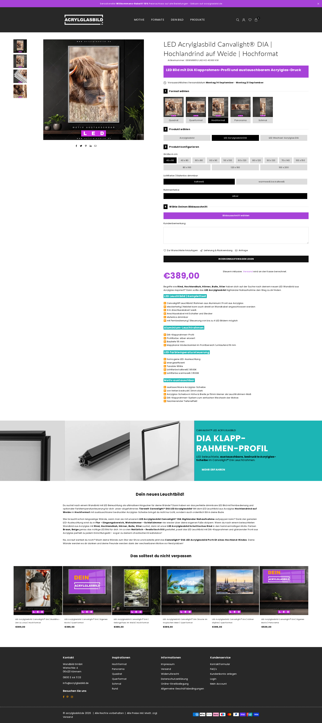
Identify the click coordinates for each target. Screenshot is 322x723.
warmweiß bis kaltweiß (272, 181)
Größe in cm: (171, 154)
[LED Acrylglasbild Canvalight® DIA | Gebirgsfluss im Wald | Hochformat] (136, 590)
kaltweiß (199, 181)
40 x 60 (170, 160)
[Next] (154, 90)
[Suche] (238, 20)
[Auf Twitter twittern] (81, 146)
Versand (248, 271)
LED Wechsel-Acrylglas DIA (284, 137)
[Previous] (33, 90)
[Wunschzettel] (250, 20)
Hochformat (218, 120)
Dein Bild (177, 20)
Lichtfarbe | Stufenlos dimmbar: (181, 175)
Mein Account (218, 683)
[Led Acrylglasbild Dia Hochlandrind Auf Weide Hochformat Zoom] (20, 91)
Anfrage (243, 250)
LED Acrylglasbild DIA (235, 137)
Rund (115, 688)
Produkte (197, 20)
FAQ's (213, 669)
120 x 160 (235, 167)
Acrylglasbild (187, 137)
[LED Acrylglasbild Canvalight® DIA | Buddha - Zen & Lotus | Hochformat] (38, 590)
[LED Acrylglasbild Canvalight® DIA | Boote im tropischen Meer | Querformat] (185, 590)
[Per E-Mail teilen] (95, 146)
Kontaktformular (220, 664)
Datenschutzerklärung (174, 679)
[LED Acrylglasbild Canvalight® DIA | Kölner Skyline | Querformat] (234, 590)
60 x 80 (199, 160)
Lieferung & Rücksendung (217, 250)
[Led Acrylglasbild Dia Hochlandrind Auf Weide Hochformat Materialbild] (20, 76)
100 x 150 (300, 160)
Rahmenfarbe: (172, 189)
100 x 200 (284, 167)
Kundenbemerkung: (175, 223)
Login (213, 679)
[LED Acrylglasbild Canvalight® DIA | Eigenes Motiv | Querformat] (87, 590)
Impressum (168, 664)
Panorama (240, 120)
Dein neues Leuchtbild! (160, 494)
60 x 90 (213, 160)
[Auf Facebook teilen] (76, 146)
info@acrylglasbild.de (76, 683)
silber (235, 196)
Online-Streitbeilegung (175, 683)
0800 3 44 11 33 (72, 677)
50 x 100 (228, 160)
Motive (139, 20)
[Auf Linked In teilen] (90, 146)
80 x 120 (256, 160)
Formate (157, 20)
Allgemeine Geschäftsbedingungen (182, 688)
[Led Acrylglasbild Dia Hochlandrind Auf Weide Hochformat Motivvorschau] (20, 61)
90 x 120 (271, 160)
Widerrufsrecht (170, 674)
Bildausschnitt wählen (236, 215)
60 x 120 (242, 160)
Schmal (263, 120)
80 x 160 (187, 167)
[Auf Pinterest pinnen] (86, 146)
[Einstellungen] (244, 20)
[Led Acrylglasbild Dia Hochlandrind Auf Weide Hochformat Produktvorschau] (20, 46)
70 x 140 (285, 160)
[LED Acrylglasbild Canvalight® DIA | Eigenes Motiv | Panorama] (284, 590)
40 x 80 (185, 160)
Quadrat (173, 120)
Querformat (196, 120)
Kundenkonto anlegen (223, 674)
